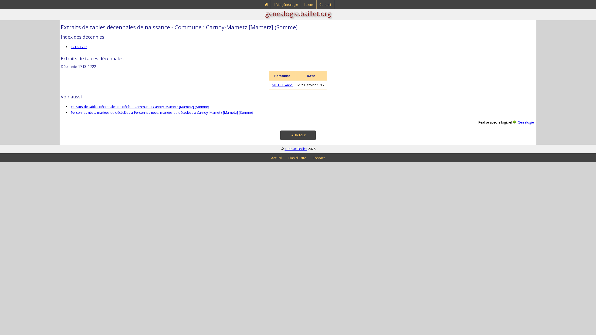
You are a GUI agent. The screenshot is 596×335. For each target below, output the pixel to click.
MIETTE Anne (282, 85)
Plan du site (297, 158)
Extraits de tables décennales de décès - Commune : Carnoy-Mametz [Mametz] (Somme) (140, 106)
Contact (325, 4)
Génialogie (526, 122)
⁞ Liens (309, 4)
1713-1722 (79, 47)
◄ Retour (298, 135)
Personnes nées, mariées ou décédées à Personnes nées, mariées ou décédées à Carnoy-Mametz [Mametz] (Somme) (162, 112)
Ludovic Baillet (296, 149)
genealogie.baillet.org (298, 13)
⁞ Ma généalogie (286, 4)
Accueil (276, 158)
